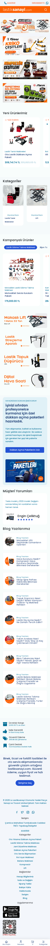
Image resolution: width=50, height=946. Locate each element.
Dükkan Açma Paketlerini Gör (25, 449)
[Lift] (37, 197)
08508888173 (38, 3)
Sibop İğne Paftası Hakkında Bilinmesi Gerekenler (27, 582)
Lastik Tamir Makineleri (15, 151)
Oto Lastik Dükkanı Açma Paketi (18, 156)
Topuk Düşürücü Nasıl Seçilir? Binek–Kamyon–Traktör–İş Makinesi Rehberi (30, 601)
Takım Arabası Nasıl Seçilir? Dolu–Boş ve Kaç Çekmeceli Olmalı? (30, 641)
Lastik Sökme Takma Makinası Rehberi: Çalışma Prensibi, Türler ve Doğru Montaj (30, 700)
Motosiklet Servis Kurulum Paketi (19, 294)
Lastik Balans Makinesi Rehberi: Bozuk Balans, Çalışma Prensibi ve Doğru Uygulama (29, 680)
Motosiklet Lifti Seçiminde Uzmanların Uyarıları (29, 542)
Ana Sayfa (6, 944)
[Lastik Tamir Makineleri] (13, 197)
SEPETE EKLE (22, 146)
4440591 (11, 3)
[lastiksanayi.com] (25, 25)
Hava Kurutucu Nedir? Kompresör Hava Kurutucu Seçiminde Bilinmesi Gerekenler (28, 562)
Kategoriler (43, 944)
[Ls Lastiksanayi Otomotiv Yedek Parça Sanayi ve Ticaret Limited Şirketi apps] (25, 915)
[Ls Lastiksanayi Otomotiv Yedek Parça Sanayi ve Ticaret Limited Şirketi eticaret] (25, 928)
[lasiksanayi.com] (17, 812)
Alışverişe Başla (12, 218)
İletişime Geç (25, 783)
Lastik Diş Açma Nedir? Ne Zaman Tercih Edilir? (30, 621)
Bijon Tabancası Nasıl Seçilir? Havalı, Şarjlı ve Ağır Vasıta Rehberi (29, 660)
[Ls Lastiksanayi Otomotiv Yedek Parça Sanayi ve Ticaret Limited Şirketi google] (25, 909)
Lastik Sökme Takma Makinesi (20, 247)
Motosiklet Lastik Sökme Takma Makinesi (19, 288)
